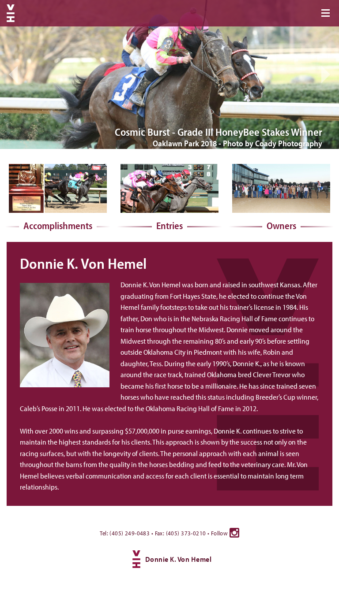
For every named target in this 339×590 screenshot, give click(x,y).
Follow (220, 533)
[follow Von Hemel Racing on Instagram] (234, 533)
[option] (169, 74)
